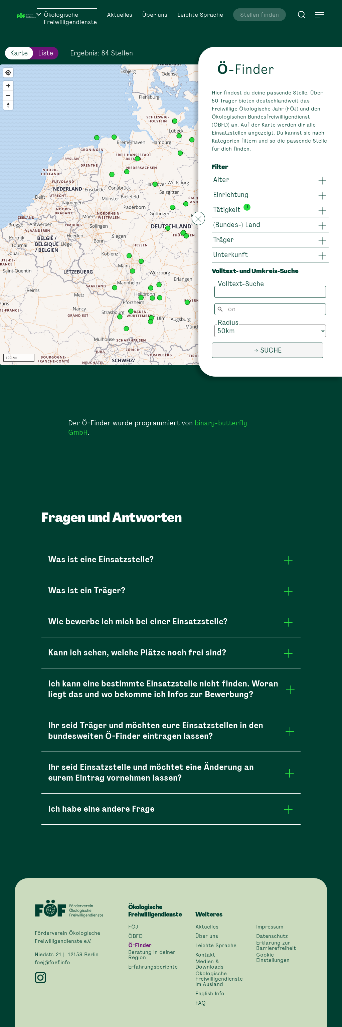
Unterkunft (230, 254)
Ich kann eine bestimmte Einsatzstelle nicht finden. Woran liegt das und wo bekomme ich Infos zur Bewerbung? (163, 688)
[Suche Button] (301, 14)
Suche (271, 350)
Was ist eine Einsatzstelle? (101, 559)
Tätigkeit (226, 209)
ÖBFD (135, 936)
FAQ (200, 1003)
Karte (19, 53)
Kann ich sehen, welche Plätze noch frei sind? (137, 652)
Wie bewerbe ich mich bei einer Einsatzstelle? (137, 621)
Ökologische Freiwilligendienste (70, 18)
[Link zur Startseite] (27, 15)
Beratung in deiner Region (151, 955)
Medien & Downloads (209, 964)
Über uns (154, 15)
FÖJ (133, 927)
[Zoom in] (8, 85)
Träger (223, 239)
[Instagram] (77, 977)
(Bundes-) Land (236, 224)
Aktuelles (119, 15)
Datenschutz (272, 936)
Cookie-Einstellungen (273, 957)
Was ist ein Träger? (86, 590)
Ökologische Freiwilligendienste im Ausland (219, 979)
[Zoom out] (8, 95)
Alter (221, 179)
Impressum (269, 927)
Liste (45, 53)
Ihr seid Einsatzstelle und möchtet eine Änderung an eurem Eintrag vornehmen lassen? (151, 772)
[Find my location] (8, 72)
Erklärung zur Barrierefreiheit (276, 945)
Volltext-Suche (241, 283)
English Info (209, 993)
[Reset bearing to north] (8, 105)
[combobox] (270, 309)
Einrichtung (230, 194)
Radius (228, 322)
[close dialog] (198, 218)
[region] (171, 214)
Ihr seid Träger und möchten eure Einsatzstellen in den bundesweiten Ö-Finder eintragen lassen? (155, 730)
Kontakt (205, 955)
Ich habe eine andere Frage (101, 809)
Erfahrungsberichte (153, 967)
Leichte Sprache (200, 15)
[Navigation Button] (319, 14)
